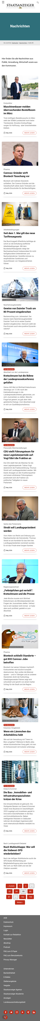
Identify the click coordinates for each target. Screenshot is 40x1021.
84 (17, 891)
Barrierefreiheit (9, 973)
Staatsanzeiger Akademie (14, 994)
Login (6, 930)
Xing (28, 1012)
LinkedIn (34, 1012)
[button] (4, 1017)
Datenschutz (8, 922)
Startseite (15, 43)
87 (9, 897)
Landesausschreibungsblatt (14, 1002)
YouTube (22, 1012)
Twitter (11, 1012)
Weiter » (20, 902)
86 (30, 891)
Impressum (8, 926)
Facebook (5, 1012)
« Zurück (11, 886)
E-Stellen (7, 977)
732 (22, 897)
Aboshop (7, 943)
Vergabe (7, 985)
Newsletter (8, 939)
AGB (5, 918)
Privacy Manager (10, 960)
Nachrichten (23, 43)
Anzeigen (7, 998)
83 (10, 891)
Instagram (17, 1012)
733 (30, 897)
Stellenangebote (10, 981)
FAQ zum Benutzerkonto (13, 955)
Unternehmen (9, 969)
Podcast (7, 947)
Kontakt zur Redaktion (12, 935)
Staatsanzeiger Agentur (13, 990)
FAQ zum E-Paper (10, 951)
